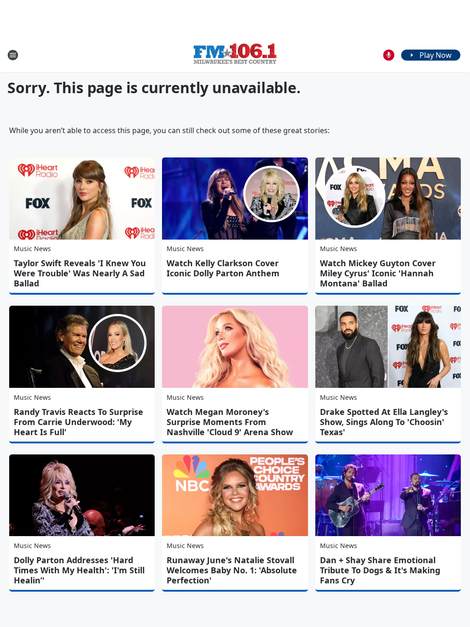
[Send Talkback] (388, 55)
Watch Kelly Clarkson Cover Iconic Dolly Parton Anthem (223, 268)
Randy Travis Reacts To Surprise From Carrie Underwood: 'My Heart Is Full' (78, 422)
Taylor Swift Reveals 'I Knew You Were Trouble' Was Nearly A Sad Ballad (80, 273)
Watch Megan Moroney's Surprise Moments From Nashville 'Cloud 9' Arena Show (230, 422)
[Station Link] (235, 55)
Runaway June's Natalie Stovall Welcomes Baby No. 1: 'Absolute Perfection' (232, 570)
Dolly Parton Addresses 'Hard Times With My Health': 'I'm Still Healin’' (79, 570)
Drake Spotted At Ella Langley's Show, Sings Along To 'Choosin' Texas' (384, 422)
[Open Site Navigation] (12, 55)
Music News (32, 248)
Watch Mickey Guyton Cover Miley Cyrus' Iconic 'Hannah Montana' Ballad (378, 273)
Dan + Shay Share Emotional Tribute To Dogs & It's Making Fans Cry (380, 570)
